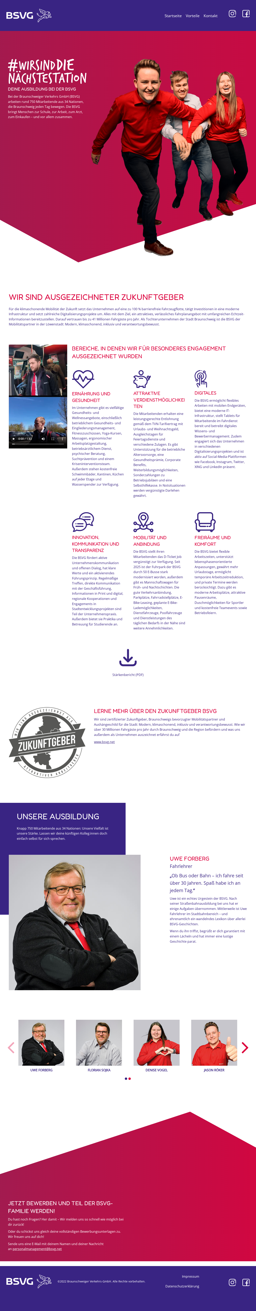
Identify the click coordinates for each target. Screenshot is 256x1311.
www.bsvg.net (104, 742)
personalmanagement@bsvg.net (37, 1249)
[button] (126, 1078)
